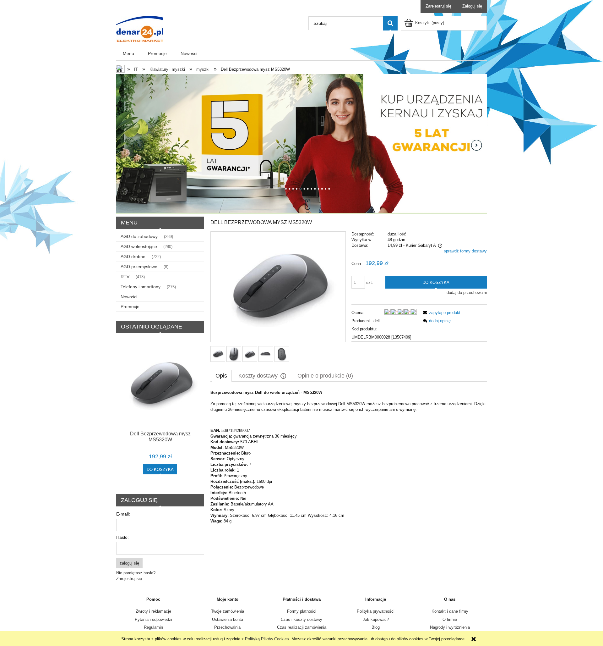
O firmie (450, 619)
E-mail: (123, 513)
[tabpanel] (348, 457)
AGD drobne (133, 256)
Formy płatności (301, 611)
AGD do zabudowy (139, 236)
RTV (125, 276)
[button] (440, 312)
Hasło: (122, 537)
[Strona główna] (139, 28)
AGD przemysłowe (139, 266)
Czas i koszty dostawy (301, 619)
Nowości (129, 296)
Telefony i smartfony (140, 286)
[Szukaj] (390, 23)
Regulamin (153, 627)
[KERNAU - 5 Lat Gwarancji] (301, 143)
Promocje (130, 306)
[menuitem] (128, 54)
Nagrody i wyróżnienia (450, 627)
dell (376, 320)
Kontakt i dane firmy (450, 611)
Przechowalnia (227, 627)
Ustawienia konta (227, 619)
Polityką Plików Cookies (267, 639)
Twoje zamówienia (227, 611)
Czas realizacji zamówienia (301, 627)
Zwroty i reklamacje (153, 611)
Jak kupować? (376, 619)
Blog (376, 627)
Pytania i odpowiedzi (153, 619)
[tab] (221, 375)
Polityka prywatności (375, 611)
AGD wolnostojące (139, 246)
